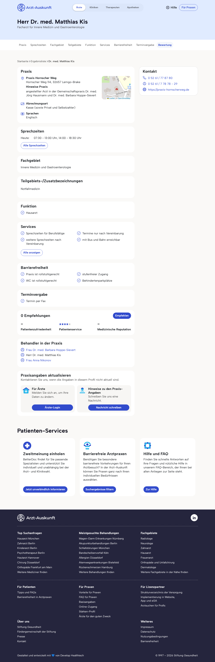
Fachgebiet (57, 45)
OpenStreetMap (124, 98)
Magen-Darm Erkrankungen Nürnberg (101, 538)
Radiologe (147, 538)
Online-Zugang (88, 606)
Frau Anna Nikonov (38, 360)
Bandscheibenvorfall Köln (94, 552)
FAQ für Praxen (88, 597)
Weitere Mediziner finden (32, 572)
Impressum (147, 626)
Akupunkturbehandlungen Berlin (98, 543)
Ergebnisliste (38, 61)
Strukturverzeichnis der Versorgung (161, 592)
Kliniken (94, 7)
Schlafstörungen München (94, 548)
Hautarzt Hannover (28, 557)
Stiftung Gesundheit (29, 626)
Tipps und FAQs (26, 592)
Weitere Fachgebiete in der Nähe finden (164, 572)
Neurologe (147, 543)
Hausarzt (146, 552)
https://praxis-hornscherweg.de (168, 89)
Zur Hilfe (151, 489)
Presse (21, 636)
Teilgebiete (74, 45)
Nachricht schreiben (108, 407)
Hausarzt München (28, 538)
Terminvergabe (145, 45)
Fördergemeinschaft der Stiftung (36, 631)
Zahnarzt (146, 548)
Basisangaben (87, 601)
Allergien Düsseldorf (91, 557)
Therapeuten (112, 7)
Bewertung (165, 45)
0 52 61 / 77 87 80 (160, 78)
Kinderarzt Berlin (27, 548)
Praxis (22, 45)
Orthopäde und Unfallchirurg (157, 562)
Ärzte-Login (52, 407)
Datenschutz (148, 631)
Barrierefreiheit (123, 45)
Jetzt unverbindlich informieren (45, 489)
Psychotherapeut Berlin (31, 552)
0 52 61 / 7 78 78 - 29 (162, 84)
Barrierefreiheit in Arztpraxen (34, 597)
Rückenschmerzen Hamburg (96, 567)
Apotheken (133, 7)
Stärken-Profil (87, 611)
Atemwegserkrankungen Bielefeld (99, 562)
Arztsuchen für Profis (153, 605)
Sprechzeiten (38, 45)
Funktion (90, 45)
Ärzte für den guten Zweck (95, 616)
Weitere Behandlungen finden (96, 572)
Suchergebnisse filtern (100, 489)
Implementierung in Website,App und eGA (158, 598)
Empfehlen (122, 315)
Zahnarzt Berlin (26, 543)
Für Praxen (188, 7)
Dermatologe (148, 567)
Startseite (22, 61)
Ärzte (79, 7)
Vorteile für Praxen (90, 592)
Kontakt (21, 641)
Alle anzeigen (31, 252)
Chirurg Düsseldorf (28, 562)
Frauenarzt (147, 557)
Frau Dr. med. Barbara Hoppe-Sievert (50, 350)
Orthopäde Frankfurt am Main (34, 567)
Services (105, 45)
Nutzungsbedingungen (154, 636)
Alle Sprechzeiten (34, 145)
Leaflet (112, 98)
